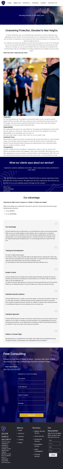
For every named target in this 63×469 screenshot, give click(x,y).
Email (50, 447)
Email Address (22, 387)
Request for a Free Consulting (27, 374)
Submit (53, 455)
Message (20, 403)
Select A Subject (23, 395)
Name (50, 440)
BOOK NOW (31, 415)
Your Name (21, 378)
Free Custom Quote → (12, 366)
